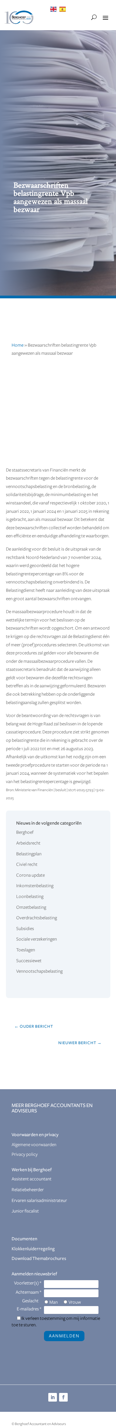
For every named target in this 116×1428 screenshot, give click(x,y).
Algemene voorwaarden (34, 1144)
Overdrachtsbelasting (36, 917)
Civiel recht (26, 864)
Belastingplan (29, 854)
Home (17, 345)
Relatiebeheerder (28, 1189)
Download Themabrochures (39, 1258)
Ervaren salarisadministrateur (39, 1200)
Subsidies (25, 928)
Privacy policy (25, 1154)
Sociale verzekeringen (36, 939)
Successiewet (29, 960)
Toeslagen (25, 950)
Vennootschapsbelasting (39, 971)
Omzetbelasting (31, 907)
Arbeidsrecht (28, 843)
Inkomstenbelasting (34, 885)
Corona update (30, 875)
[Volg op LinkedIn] (52, 1397)
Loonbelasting (29, 896)
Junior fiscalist (25, 1211)
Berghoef (24, 832)
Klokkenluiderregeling (33, 1248)
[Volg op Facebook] (63, 1397)
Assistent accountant (32, 1179)
